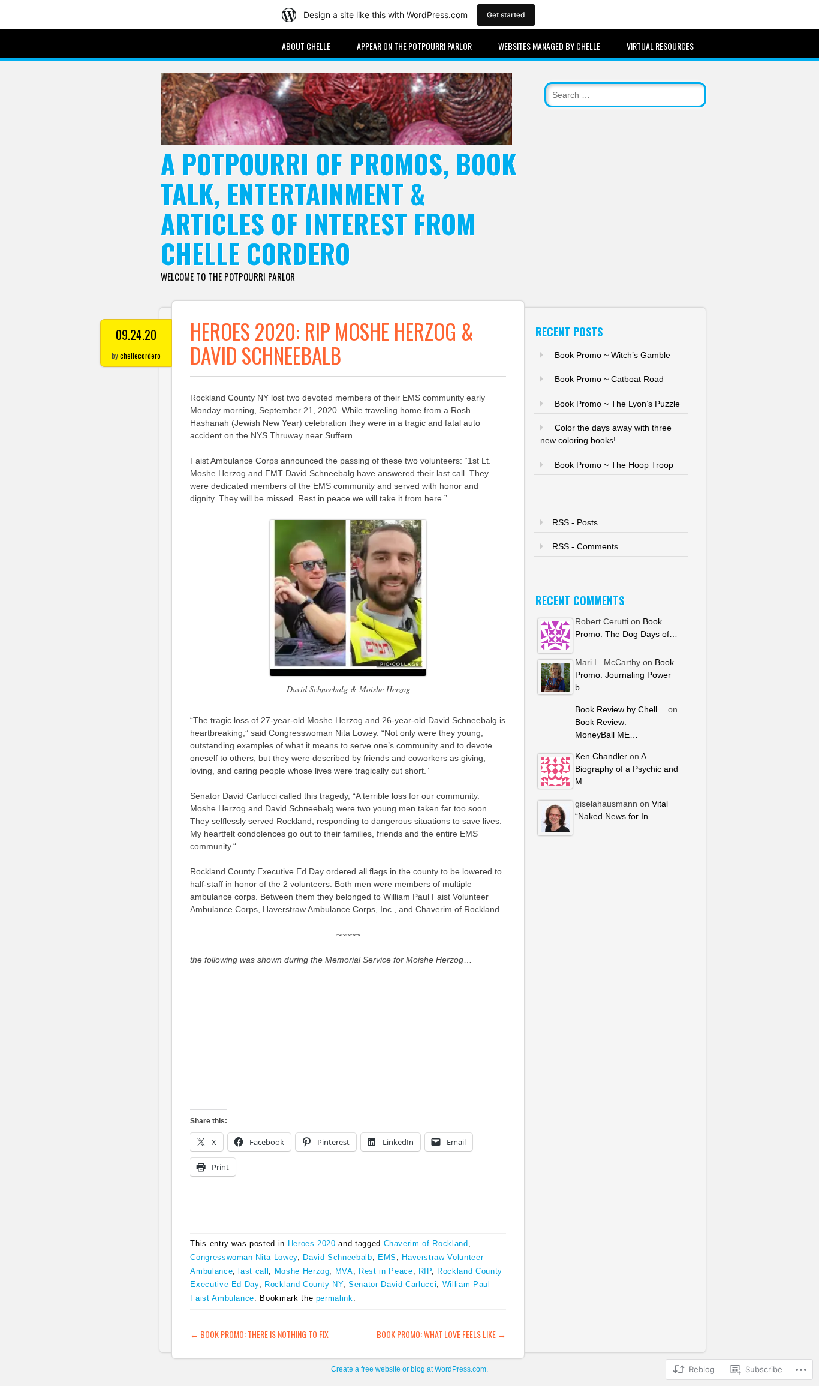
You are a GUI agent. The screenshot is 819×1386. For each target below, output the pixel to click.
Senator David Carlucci (392, 1284)
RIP (425, 1271)
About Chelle (306, 46)
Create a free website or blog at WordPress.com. (409, 1369)
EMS (387, 1257)
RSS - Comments (585, 546)
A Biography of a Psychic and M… (626, 768)
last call (253, 1271)
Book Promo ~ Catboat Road (609, 379)
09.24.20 (136, 335)
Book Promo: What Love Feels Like (441, 1334)
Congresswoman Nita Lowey (243, 1257)
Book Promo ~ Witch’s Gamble (612, 355)
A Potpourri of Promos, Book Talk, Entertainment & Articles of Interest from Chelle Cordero (338, 208)
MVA (344, 1271)
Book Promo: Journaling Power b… (624, 674)
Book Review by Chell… (620, 709)
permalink (334, 1298)
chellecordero (140, 355)
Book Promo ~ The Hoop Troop (614, 465)
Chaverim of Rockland (426, 1243)
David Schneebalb (337, 1257)
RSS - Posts (575, 522)
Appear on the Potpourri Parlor (414, 46)
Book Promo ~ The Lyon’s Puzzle (617, 403)
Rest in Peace (385, 1271)
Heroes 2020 (312, 1243)
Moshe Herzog (302, 1271)
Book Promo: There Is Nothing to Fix (259, 1334)
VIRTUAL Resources (660, 46)
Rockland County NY (303, 1284)
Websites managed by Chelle (549, 46)
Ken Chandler (601, 756)
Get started (506, 14)
